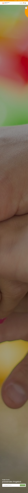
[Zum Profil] (21, 3)
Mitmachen (15, 0)
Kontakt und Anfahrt (20, 0)
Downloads (25, 0)
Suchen (22, 485)
